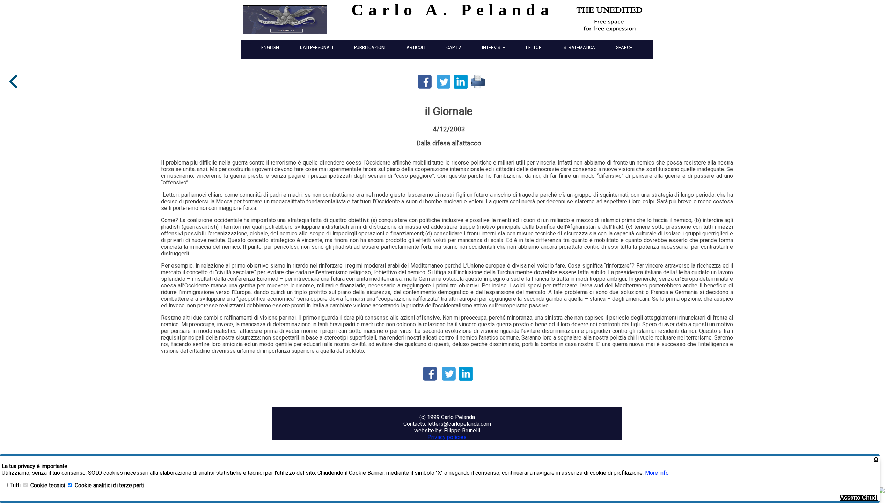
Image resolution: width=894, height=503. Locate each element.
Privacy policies (447, 437)
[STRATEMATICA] (285, 35)
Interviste (493, 47)
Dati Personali (316, 47)
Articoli (415, 47)
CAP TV (453, 47)
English (270, 47)
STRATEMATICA (579, 47)
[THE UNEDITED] (609, 31)
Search (624, 47)
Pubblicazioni (370, 47)
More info (657, 472)
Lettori (534, 47)
